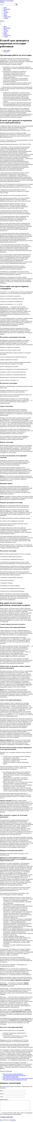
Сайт (1, 1096)
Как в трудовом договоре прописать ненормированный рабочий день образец (14, 1074)
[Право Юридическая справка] (2, 2)
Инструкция (7, 9)
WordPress (13, 1120)
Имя (1, 1090)
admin (8, 50)
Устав (5, 13)
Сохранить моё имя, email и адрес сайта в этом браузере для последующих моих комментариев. (16, 1113)
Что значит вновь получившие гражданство (15, 1079)
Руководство (7, 16)
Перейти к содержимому (7, 0)
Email (2, 1093)
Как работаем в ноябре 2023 (11, 1076)
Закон (5, 7)
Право (5, 10)
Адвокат (6, 18)
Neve (1, 1120)
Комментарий (4, 1099)
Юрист (5, 15)
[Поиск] (16, 4)
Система (6, 12)
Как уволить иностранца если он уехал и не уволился (18, 1078)
